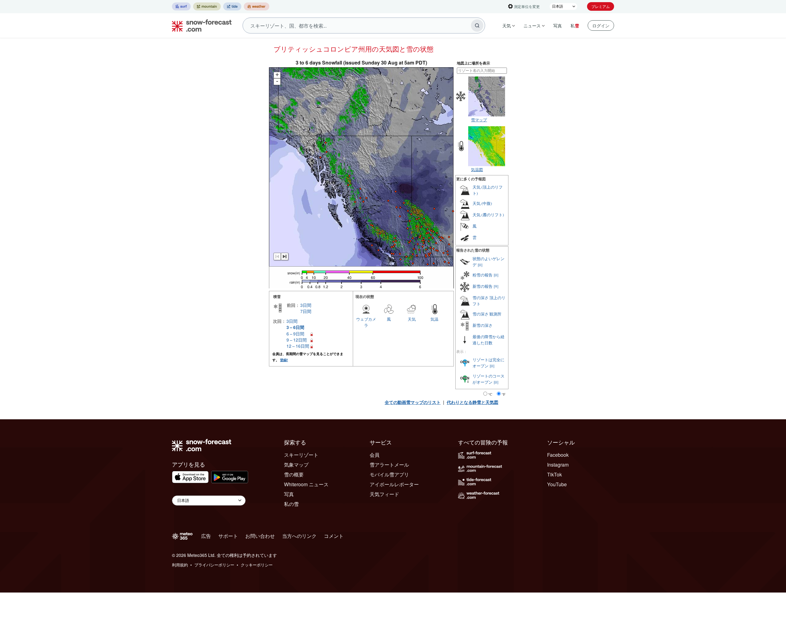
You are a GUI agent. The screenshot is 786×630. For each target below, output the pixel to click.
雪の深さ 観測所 (487, 314)
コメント (334, 535)
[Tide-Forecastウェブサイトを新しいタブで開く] (232, 6)
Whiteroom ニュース (306, 484)
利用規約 (180, 565)
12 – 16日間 (297, 346)
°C (490, 394)
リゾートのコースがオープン (488, 379)
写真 (557, 25)
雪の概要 (294, 474)
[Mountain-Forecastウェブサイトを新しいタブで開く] (207, 6)
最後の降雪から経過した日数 (488, 340)
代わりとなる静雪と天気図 (472, 402)
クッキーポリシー (257, 565)
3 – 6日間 (295, 327)
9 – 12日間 (296, 340)
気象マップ (296, 464)
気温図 (477, 169)
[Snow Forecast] (200, 25)
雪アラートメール (389, 464)
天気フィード (384, 494)
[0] (480, 265)
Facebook (558, 454)
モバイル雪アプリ (389, 474)
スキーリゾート (301, 454)
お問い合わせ (260, 535)
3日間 (305, 305)
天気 (506, 25)
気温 (434, 319)
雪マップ (479, 120)
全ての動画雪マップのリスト (413, 402)
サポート (228, 535)
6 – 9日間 (295, 334)
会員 (374, 454)
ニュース (532, 25)
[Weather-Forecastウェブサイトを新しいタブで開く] (256, 6)
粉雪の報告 (482, 275)
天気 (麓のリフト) (488, 214)
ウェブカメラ (366, 322)
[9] (496, 286)
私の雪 (291, 503)
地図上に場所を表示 (473, 63)
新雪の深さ (482, 325)
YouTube (557, 484)
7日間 (305, 311)
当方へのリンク (299, 535)
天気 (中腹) (482, 203)
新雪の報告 (482, 286)
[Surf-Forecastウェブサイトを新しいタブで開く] (181, 6)
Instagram (558, 464)
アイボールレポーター (394, 484)
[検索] (477, 25)
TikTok (554, 474)
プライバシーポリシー (214, 565)
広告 (206, 535)
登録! (284, 360)
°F (503, 394)
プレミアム (600, 6)
